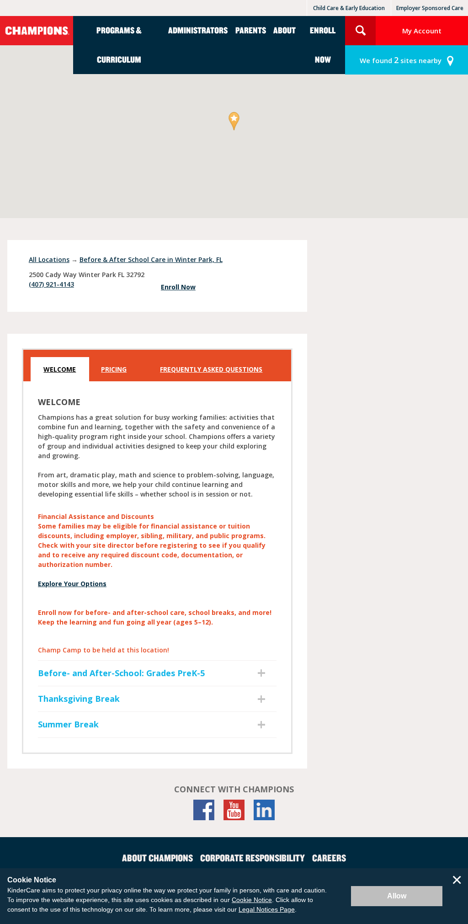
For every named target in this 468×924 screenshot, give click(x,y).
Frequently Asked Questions (211, 369)
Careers (329, 857)
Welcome (59, 369)
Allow (396, 896)
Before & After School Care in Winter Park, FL (151, 259)
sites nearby (400, 59)
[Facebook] (203, 810)
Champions (36, 30)
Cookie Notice (252, 899)
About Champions (157, 857)
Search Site (360, 30)
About (284, 30)
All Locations (49, 259)
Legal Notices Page (267, 909)
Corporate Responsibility (252, 857)
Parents (250, 30)
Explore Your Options (72, 583)
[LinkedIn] (264, 810)
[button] (234, 122)
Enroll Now (322, 44)
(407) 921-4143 (51, 284)
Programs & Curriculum (119, 44)
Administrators (198, 30)
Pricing (114, 369)
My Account (421, 30)
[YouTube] (234, 810)
